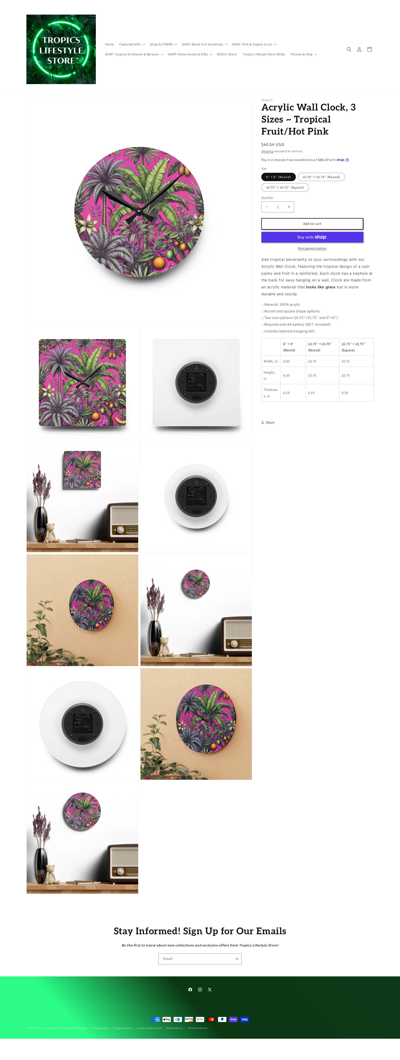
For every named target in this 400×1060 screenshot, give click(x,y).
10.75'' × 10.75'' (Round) (321, 177)
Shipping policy (123, 1027)
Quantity (267, 198)
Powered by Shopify (75, 1028)
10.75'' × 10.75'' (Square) (285, 187)
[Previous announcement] (132, 4)
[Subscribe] (236, 958)
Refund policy (175, 1027)
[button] (132, 44)
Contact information (149, 1027)
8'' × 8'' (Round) (278, 177)
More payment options (312, 248)
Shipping (267, 151)
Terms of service (197, 1027)
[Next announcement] (268, 4)
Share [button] (270, 422)
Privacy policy (100, 1027)
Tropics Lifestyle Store (49, 1028)
